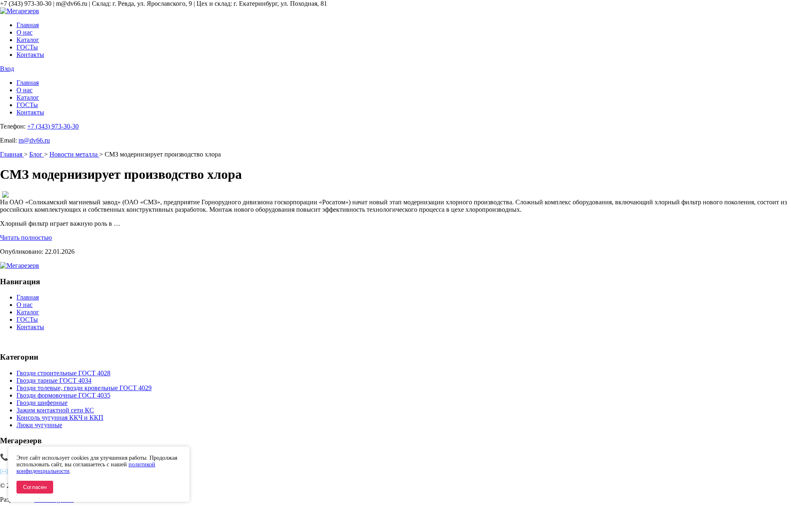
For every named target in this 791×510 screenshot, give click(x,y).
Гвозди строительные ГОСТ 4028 (63, 373)
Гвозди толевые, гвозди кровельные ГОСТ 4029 (84, 387)
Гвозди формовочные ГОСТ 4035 (63, 395)
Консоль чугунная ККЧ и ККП (59, 417)
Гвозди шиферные (42, 402)
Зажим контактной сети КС (55, 410)
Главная (27, 24)
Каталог (27, 39)
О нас (24, 32)
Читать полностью (26, 237)
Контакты (30, 54)
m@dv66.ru (34, 140)
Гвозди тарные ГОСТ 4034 (53, 380)
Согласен (35, 487)
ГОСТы (27, 47)
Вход (7, 68)
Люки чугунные (39, 424)
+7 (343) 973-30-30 (53, 126)
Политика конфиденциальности (45, 340)
